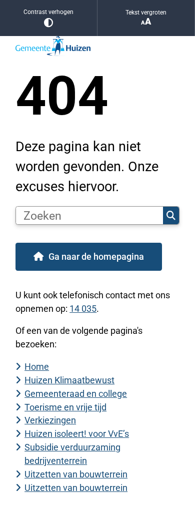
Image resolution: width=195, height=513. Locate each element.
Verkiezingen (50, 420)
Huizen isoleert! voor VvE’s (76, 433)
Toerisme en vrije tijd (65, 407)
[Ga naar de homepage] (98, 46)
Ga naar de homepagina (96, 256)
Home (36, 366)
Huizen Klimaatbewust (69, 380)
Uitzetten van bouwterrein (76, 474)
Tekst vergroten (146, 12)
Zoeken (171, 216)
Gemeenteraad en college (75, 393)
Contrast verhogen (49, 12)
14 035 (83, 308)
